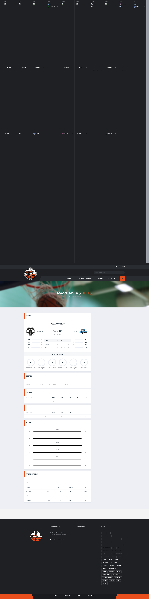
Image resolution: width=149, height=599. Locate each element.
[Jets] (82, 331)
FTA (78, 397)
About (69, 278)
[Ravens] (30, 331)
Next (147, 131)
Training (105, 580)
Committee (105, 544)
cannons (105, 538)
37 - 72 (59, 500)
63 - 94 (59, 491)
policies (112, 565)
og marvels (114, 562)
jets (113, 556)
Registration (112, 568)
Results (59, 479)
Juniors (119, 556)
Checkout (117, 266)
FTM (70, 397)
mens (116, 559)
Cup (114, 547)
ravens (104, 568)
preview (119, 565)
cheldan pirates (117, 541)
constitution (106, 547)
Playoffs (105, 565)
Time (85, 479)
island (110, 553)
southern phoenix (107, 577)
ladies (104, 559)
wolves (104, 583)
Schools (111, 571)
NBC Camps (105, 562)
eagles (114, 550)
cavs (119, 538)
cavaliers (112, 538)
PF (85, 397)
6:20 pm (85, 496)
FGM (53, 397)
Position (29, 397)
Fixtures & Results (85, 278)
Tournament (118, 577)
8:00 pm (85, 500)
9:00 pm (85, 487)
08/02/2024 (28, 483)
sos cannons (116, 574)
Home (51, 479)
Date (27, 479)
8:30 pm (85, 491)
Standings (67, 595)
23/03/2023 (28, 500)
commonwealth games (116, 544)
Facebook (54, 539)
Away (68, 479)
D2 (118, 547)
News (79, 595)
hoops (120, 550)
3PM (62, 397)
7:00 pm (85, 483)
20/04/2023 (28, 496)
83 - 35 (59, 483)
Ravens (71, 483)
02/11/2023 (28, 491)
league (110, 559)
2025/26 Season (106, 535)
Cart (123, 266)
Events (100, 278)
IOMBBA (104, 553)
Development (106, 550)
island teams (106, 556)
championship (106, 541)
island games (119, 553)
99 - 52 (59, 496)
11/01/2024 (28, 487)
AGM (114, 535)
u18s (118, 580)
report (104, 571)
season (118, 571)
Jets (49, 483)
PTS (45, 397)
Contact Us (91, 595)
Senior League (106, 574)
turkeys (112, 580)
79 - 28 (59, 487)
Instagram (61, 539)
